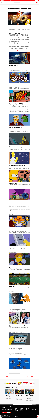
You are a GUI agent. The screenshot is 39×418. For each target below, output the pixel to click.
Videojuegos (17, 398)
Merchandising (27, 398)
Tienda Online (16, 412)
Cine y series (21, 408)
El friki (26, 406)
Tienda (15, 406)
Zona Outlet (16, 411)
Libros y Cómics (21, 410)
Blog (20, 406)
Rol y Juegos (21, 412)
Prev (5, 383)
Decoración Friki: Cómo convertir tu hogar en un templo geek (29, 395)
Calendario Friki (27, 408)
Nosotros (26, 410)
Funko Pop (16, 408)
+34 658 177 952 (33, 408)
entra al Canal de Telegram (6, 412)
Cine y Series (8, 396)
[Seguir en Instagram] (37, 0)
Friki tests (26, 409)
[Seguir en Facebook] (35, 0)
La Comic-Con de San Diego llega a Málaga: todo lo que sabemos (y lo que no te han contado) (19, 395)
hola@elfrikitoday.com (34, 409)
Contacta (26, 411)
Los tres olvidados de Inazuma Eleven (9, 395)
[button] (1, 416)
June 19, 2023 (17, 50)
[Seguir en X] (36, 0)
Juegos (15, 409)
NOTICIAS (4, 5)
